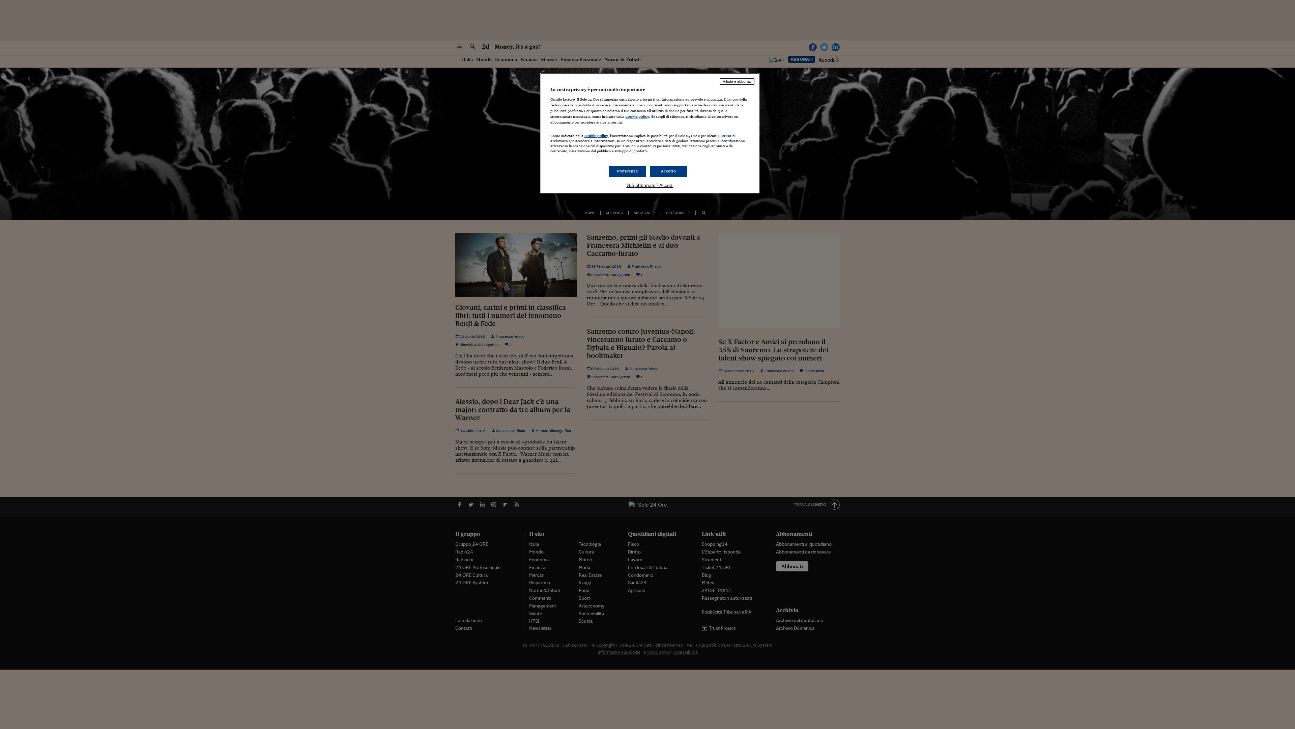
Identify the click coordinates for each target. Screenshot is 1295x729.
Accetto (668, 171)
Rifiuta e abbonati (737, 81)
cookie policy (637, 116)
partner (724, 136)
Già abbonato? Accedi (650, 185)
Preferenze (627, 171)
